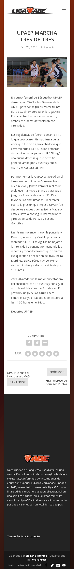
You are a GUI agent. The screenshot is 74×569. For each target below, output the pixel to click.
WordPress (39, 559)
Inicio (11, 565)
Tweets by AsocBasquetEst (23, 536)
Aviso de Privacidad (29, 565)
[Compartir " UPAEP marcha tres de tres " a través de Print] (45, 343)
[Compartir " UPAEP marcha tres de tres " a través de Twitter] (37, 343)
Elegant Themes (36, 555)
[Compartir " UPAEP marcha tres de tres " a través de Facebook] (29, 343)
